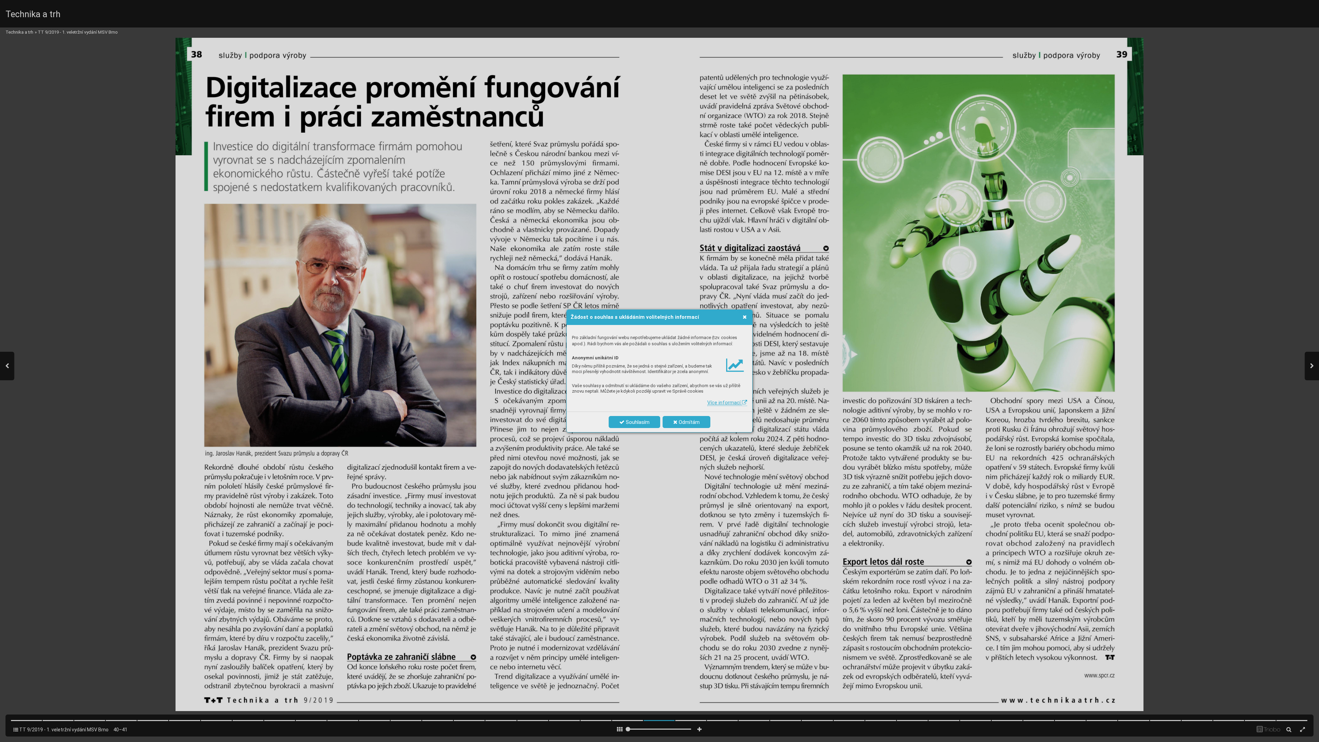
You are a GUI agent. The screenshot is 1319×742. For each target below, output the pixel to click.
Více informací (724, 403)
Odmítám (688, 422)
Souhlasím (637, 422)
